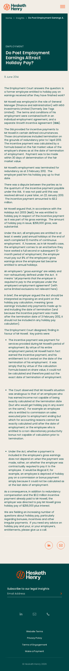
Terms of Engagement (34, 644)
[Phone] (48, 614)
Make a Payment (34, 651)
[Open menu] (62, 6)
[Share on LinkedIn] (49, 545)
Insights (20, 17)
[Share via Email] (61, 545)
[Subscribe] (60, 593)
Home (9, 17)
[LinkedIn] (21, 614)
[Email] (34, 614)
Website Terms (34, 631)
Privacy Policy (34, 638)
